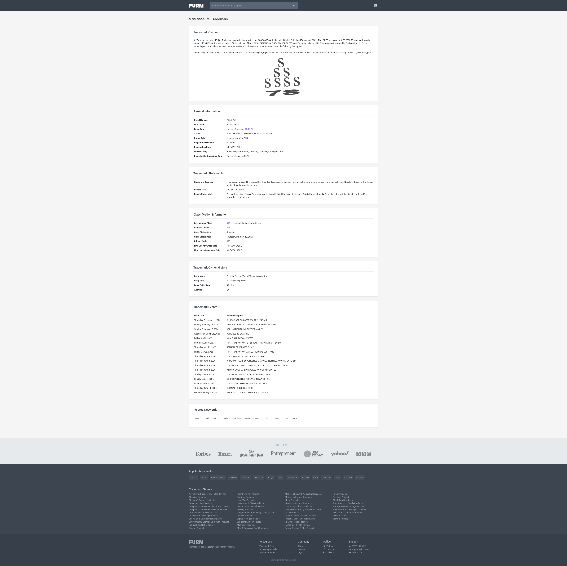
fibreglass (236, 418)
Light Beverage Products (248, 519)
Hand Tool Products (246, 500)
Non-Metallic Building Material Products (303, 509)
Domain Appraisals (268, 549)
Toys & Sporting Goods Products (348, 503)
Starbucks (326, 477)
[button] (375, 5)
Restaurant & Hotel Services (297, 525)
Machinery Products (246, 525)
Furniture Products (245, 497)
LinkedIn (330, 552)
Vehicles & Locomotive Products (347, 512)
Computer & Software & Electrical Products (208, 506)
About (300, 546)
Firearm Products (197, 528)
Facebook (259, 477)
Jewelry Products (245, 509)
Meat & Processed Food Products (252, 528)
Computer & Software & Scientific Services (208, 509)
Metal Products (292, 500)
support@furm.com (361, 549)
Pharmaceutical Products (296, 522)
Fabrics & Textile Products (201, 525)
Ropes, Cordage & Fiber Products (300, 528)
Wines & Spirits (339, 515)
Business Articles (267, 552)
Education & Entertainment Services (205, 519)
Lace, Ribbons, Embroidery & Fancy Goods (256, 512)
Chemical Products (197, 497)
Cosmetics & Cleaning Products (203, 515)
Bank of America (218, 477)
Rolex (315, 477)
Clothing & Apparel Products (202, 500)
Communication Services (200, 503)
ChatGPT (233, 477)
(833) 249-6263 (359, 546)
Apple (204, 477)
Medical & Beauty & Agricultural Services (303, 494)
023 (228, 223)
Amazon (193, 477)
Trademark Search (267, 546)
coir (286, 418)
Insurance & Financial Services (251, 506)
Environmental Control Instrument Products (209, 522)
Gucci (280, 477)
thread (206, 418)
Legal (300, 552)
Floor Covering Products (248, 494)
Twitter (329, 546)
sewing (258, 418)
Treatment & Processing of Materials (349, 509)
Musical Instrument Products (298, 503)
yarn (215, 418)
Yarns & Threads (340, 519)
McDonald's (292, 477)
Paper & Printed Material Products (300, 515)
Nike (337, 477)
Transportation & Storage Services (348, 506)
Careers (301, 549)
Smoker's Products (341, 497)
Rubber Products (340, 494)
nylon (267, 418)
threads (224, 418)
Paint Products (292, 512)
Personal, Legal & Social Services (300, 519)
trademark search (206, 547)
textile (247, 418)
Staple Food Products (343, 500)
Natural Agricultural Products (298, 506)
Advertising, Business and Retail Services (207, 494)
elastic (277, 418)
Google (270, 477)
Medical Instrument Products (298, 497)
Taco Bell (348, 477)
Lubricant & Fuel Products (249, 522)
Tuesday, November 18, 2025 (240, 129)
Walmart (359, 477)
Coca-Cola (246, 477)
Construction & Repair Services (203, 512)
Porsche (305, 477)
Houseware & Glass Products (250, 503)
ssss (197, 418)
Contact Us (357, 552)
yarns (294, 418)
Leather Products (245, 515)
